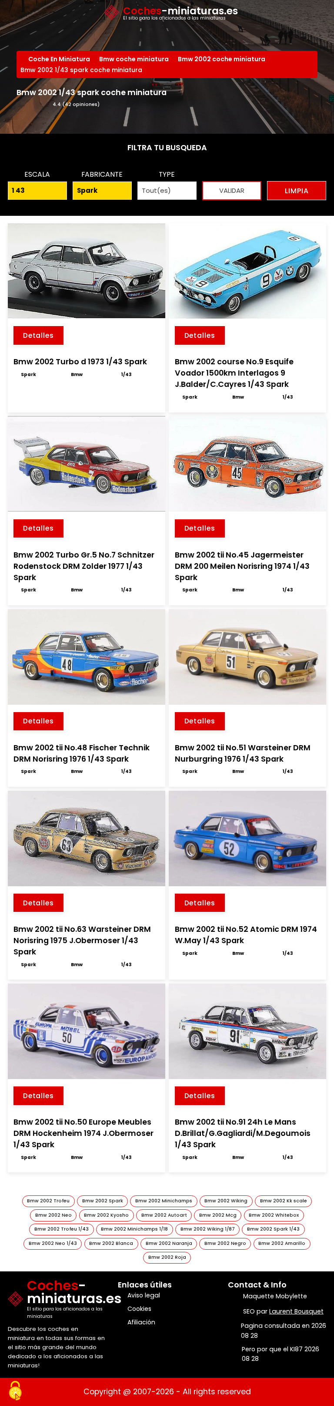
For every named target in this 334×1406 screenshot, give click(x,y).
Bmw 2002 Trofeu (48, 1201)
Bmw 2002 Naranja (169, 1243)
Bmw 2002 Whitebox (274, 1215)
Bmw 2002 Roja (167, 1257)
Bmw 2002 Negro (225, 1243)
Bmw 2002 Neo (53, 1215)
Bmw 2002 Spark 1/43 (273, 1229)
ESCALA (37, 174)
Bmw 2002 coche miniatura (222, 59)
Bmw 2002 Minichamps (163, 1201)
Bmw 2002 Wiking (225, 1201)
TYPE (167, 174)
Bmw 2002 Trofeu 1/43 (61, 1229)
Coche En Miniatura (60, 59)
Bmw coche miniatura (135, 59)
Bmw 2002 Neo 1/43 (53, 1243)
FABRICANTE (102, 174)
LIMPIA (296, 191)
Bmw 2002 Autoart (164, 1215)
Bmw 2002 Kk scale (283, 1201)
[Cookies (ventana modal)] (15, 1391)
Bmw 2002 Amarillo (281, 1243)
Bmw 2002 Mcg (218, 1215)
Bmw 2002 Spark (102, 1201)
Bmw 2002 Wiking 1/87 (207, 1229)
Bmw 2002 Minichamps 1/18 (134, 1229)
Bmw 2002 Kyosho (106, 1215)
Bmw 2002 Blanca (111, 1243)
